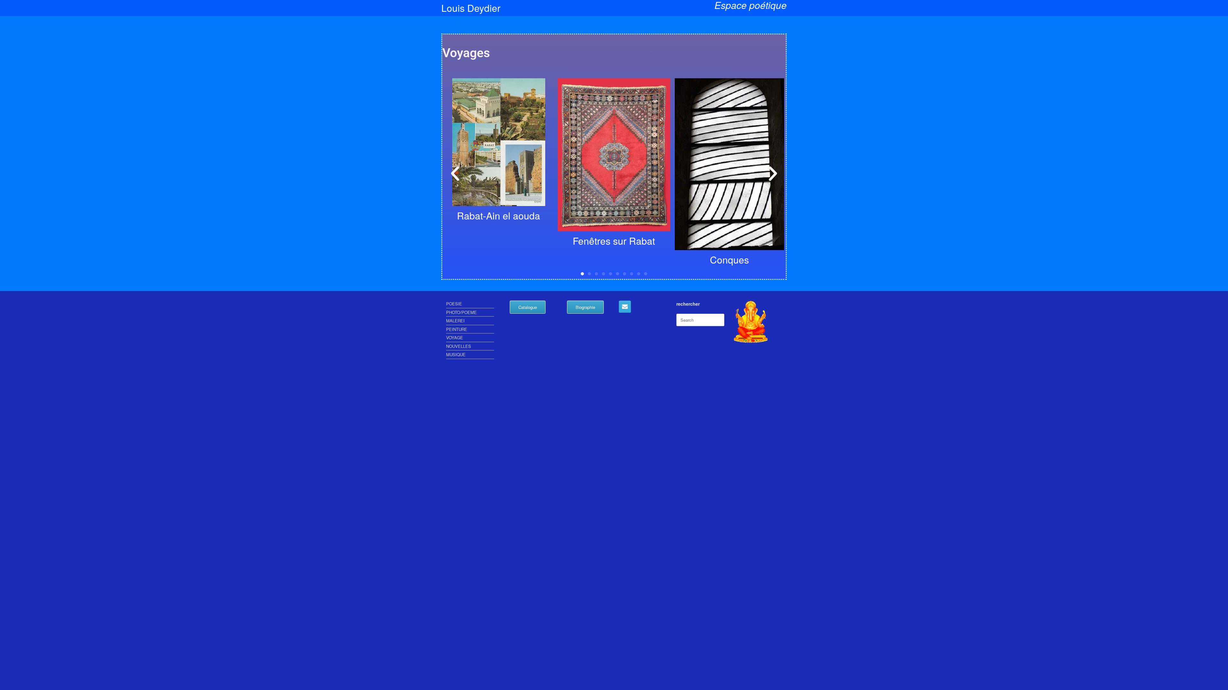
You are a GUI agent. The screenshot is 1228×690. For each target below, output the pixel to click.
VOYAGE (454, 337)
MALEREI (455, 321)
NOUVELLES (458, 346)
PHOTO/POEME (461, 312)
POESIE (454, 304)
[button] (455, 173)
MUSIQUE (456, 354)
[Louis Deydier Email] (625, 307)
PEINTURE (456, 329)
